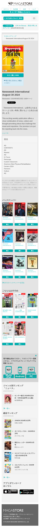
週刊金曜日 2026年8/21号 (7, 311)
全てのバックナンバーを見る (14, 283)
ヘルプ (34, 9)
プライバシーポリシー (25, 514)
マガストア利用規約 (9, 514)
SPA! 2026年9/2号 (20, 337)
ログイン (6, 9)
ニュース (5, 133)
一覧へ (7, 408)
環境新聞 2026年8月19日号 (7, 338)
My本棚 (15, 9)
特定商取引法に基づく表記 (11, 516)
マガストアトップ (10, 36)
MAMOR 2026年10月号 (32, 311)
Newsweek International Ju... (7, 244)
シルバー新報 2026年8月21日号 (19, 311)
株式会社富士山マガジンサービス (20, 518)
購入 (7, 224)
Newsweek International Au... (7, 218)
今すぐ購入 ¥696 (13, 75)
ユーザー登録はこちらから (20, 12)
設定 (24, 9)
